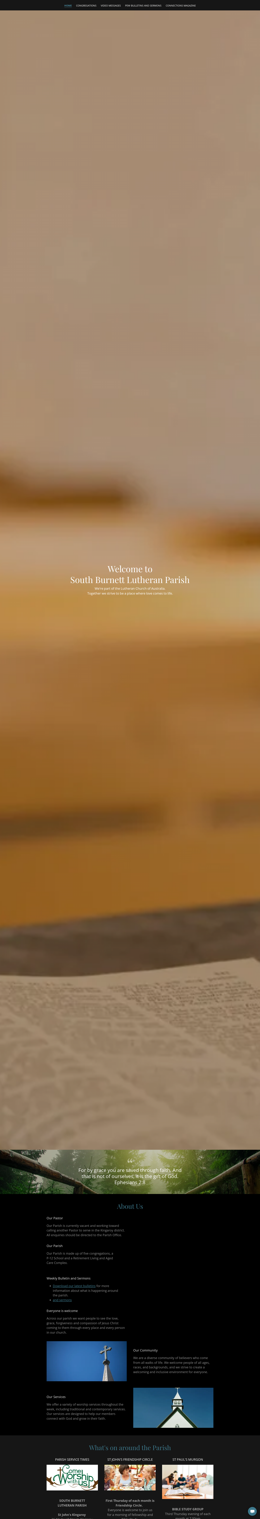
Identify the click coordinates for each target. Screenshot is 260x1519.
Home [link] (68, 5)
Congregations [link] (86, 5)
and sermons (62, 1300)
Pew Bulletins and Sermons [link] (143, 5)
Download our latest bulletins (74, 1286)
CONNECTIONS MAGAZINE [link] (181, 5)
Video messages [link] (111, 5)
